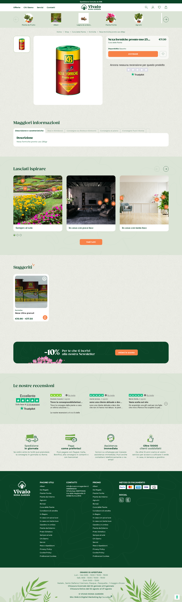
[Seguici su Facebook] (128, 500)
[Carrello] (166, 7)
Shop (67, 32)
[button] (166, 19)
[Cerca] (146, 7)
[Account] (153, 7)
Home (59, 32)
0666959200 (72, 489)
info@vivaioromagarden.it (77, 486)
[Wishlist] (159, 7)
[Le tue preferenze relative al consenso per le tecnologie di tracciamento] (177, 597)
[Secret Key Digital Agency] (107, 597)
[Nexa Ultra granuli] (31, 292)
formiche (92, 32)
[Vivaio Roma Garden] (91, 7)
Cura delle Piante (79, 32)
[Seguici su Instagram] (121, 500)
